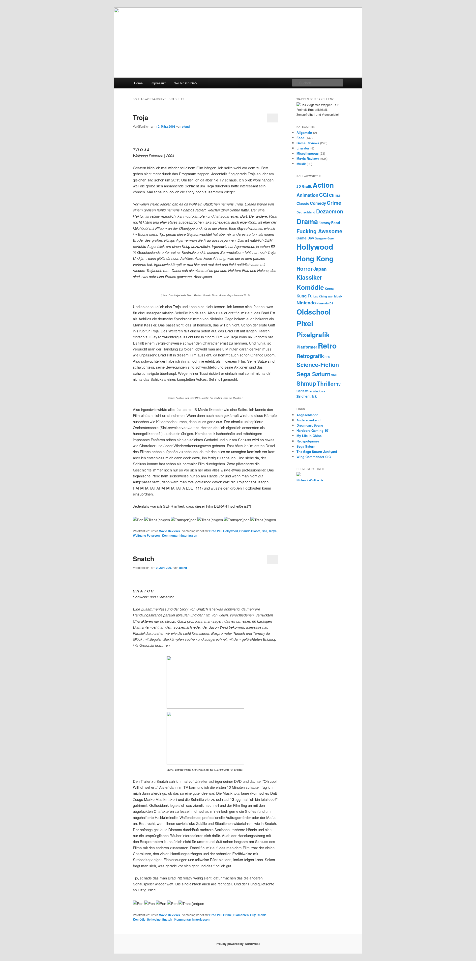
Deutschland (306, 212)
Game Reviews (308, 143)
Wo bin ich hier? (185, 83)
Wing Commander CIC (314, 456)
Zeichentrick (307, 396)
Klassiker (309, 277)
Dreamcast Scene (310, 425)
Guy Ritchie (258, 915)
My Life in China (309, 435)
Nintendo (306, 302)
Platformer (307, 347)
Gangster (321, 238)
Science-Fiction (318, 364)
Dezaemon (329, 211)
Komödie (139, 919)
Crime (227, 915)
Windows (319, 391)
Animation (307, 195)
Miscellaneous (308, 153)
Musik (301, 163)
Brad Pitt (215, 531)
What (308, 391)
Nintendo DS (325, 303)
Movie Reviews (169, 531)
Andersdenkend (309, 420)
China (334, 195)
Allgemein (304, 132)
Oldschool (314, 312)
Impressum (158, 83)
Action (323, 185)
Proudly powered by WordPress (238, 943)
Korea (329, 288)
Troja (140, 117)
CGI (323, 194)
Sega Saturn (313, 374)
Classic (303, 203)
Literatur (303, 148)
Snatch (143, 558)
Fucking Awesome (319, 231)
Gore (330, 238)
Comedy (318, 203)
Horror (305, 268)
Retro (327, 345)
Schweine (154, 919)
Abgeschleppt (307, 414)
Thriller (326, 383)
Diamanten (241, 915)
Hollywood (230, 531)
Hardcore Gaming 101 (313, 430)
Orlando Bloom (249, 531)
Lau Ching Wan (323, 296)
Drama (307, 221)
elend (186, 126)
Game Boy (305, 237)
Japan (320, 268)
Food (300, 137)
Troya (273, 531)
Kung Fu (305, 296)
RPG (327, 357)
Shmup (306, 383)
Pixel (305, 323)
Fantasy (324, 222)
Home (138, 83)
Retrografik (310, 355)
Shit (264, 531)
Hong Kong (315, 258)
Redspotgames (308, 441)
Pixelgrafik (313, 334)
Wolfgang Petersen (146, 535)
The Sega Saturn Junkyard (317, 451)
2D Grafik (304, 186)
